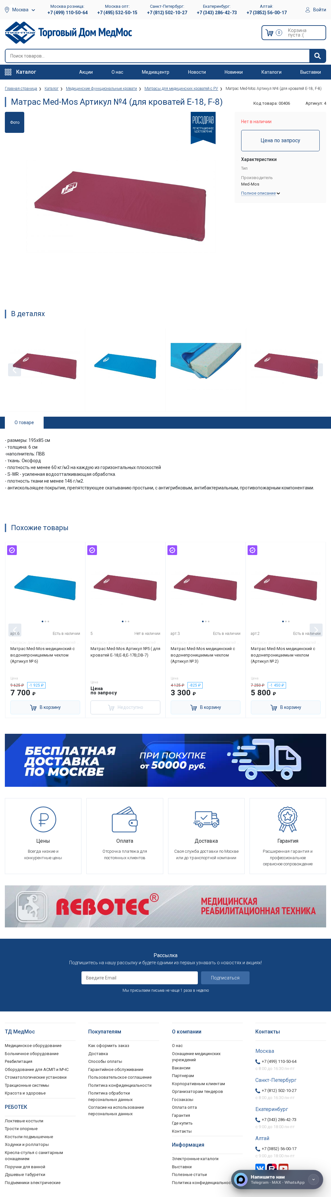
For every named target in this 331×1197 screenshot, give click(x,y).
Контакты (182, 1131)
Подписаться (225, 977)
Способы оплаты (105, 1061)
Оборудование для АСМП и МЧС (37, 1069)
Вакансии (181, 1067)
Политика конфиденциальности (120, 1085)
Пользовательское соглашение (120, 1077)
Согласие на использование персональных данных (116, 1110)
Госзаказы (182, 1099)
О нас (117, 72)
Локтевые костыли (24, 1120)
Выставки (310, 72)
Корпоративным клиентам (198, 1083)
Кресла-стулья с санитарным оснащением (34, 1155)
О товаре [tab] (24, 422)
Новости (197, 72)
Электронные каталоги (195, 1158)
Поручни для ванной (25, 1166)
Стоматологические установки (36, 1077)
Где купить (182, 1123)
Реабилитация (18, 1061)
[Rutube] (272, 1168)
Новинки (234, 72)
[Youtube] (283, 1168)
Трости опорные (21, 1128)
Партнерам (183, 1075)
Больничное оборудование (32, 1053)
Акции (86, 72)
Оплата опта (184, 1107)
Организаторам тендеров (197, 1091)
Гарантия (181, 1115)
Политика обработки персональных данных (110, 1096)
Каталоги (272, 72)
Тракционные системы (27, 1085)
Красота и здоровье (25, 1093)
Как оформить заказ (108, 1045)
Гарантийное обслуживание (115, 1069)
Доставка (98, 1053)
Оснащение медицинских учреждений (196, 1057)
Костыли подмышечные (29, 1136)
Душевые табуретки (25, 1174)
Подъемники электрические (32, 1182)
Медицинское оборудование (33, 1045)
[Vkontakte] (260, 1168)
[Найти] (317, 55)
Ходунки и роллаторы (27, 1144)
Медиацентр (155, 72)
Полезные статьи (189, 1174)
